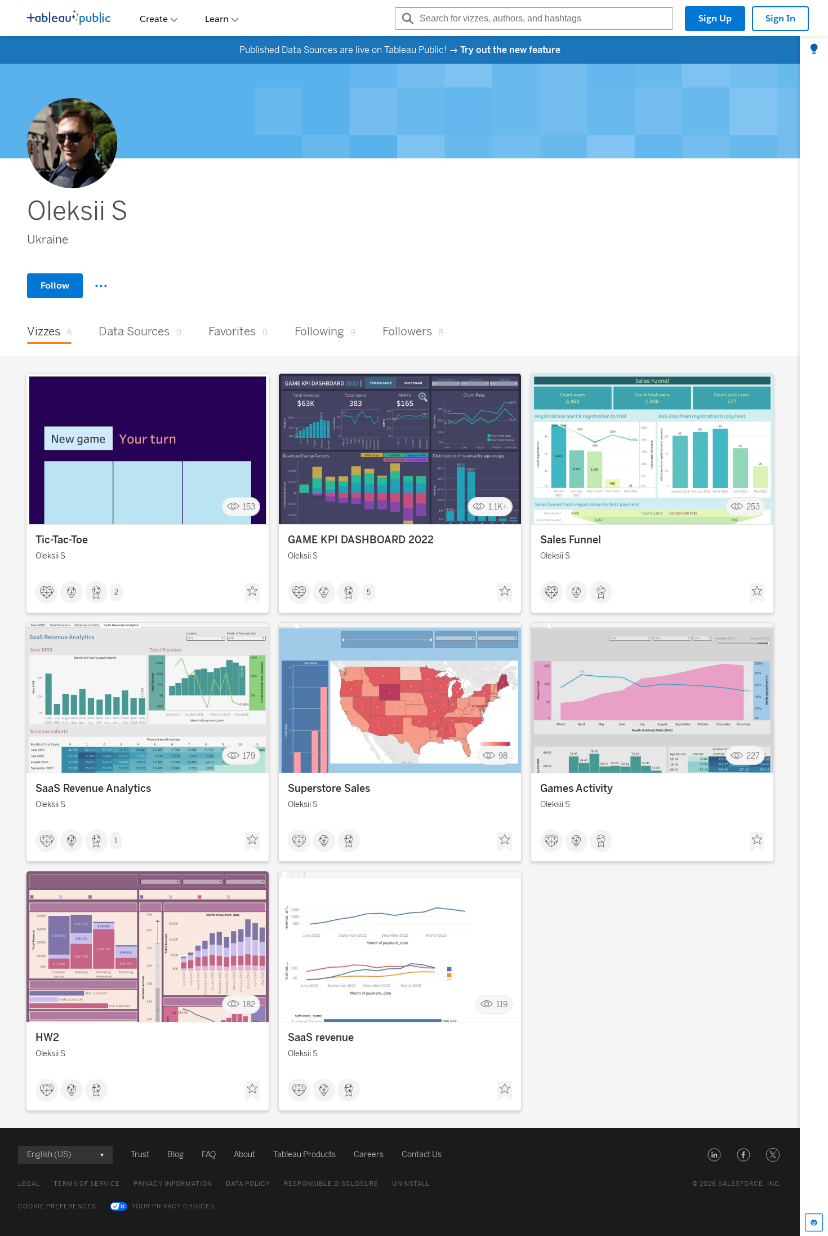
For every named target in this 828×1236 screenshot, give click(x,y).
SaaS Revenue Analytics (93, 788)
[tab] (814, 50)
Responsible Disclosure (331, 1184)
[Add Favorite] (252, 593)
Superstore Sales (329, 788)
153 (249, 507)
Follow (55, 285)
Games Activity (576, 788)
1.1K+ (498, 507)
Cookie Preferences (57, 1206)
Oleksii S (50, 556)
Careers (369, 1154)
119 (502, 1004)
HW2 (47, 1037)
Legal (29, 1184)
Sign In (780, 18)
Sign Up (715, 18)
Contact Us (422, 1154)
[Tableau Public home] (68, 18)
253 (753, 507)
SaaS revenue (321, 1037)
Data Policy (248, 1184)
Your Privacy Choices (173, 1206)
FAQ (209, 1154)
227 (753, 755)
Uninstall (411, 1184)
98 (503, 755)
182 (249, 1004)
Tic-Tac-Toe (61, 540)
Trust (140, 1154)
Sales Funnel (570, 540)
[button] (714, 1155)
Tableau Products (304, 1154)
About (244, 1154)
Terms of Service (87, 1184)
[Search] (406, 18)
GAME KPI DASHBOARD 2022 (361, 540)
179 (249, 755)
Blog (175, 1154)
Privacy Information (172, 1184)
